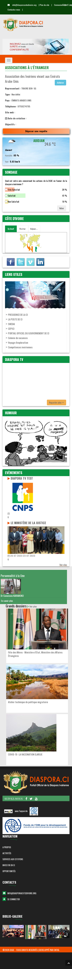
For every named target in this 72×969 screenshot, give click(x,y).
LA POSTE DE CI (15, 319)
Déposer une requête (36, 131)
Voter (61, 208)
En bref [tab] (11, 228)
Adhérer (60, 82)
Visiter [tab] (22, 228)
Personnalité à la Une (13, 575)
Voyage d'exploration (18, 342)
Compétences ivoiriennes (20, 347)
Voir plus (63, 564)
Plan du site (44, 4)
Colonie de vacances (18, 338)
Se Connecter (13, 899)
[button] (68, 963)
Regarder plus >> (56, 402)
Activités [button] (7, 853)
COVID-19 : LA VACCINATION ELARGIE (25, 754)
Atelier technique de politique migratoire (28, 702)
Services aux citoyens (13, 859)
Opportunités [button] (9, 871)
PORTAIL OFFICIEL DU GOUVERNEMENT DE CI (28, 333)
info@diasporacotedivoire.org (21, 893)
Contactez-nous (14, 9)
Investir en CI (9, 865)
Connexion (58, 4)
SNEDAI (11, 324)
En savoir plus (7, 600)
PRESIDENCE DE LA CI (18, 314)
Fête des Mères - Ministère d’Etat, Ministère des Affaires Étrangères (35, 654)
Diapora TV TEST (22, 478)
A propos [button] (7, 847)
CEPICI (11, 328)
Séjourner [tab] (34, 228)
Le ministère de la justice (28, 523)
